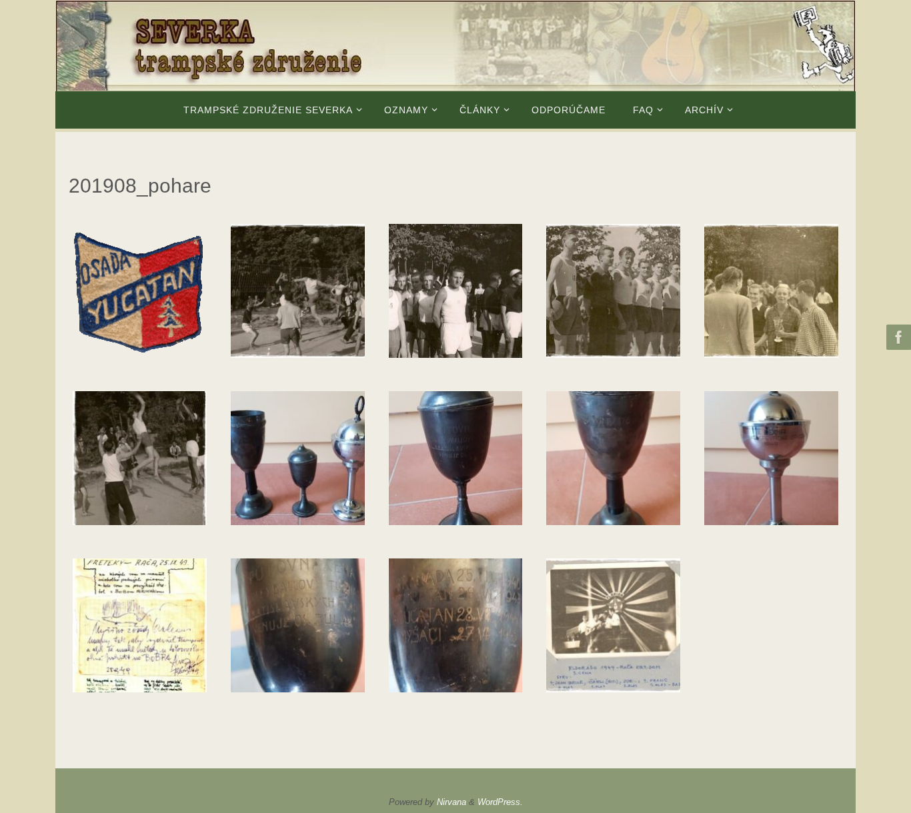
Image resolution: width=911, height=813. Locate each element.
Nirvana (451, 802)
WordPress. (500, 802)
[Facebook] (897, 337)
